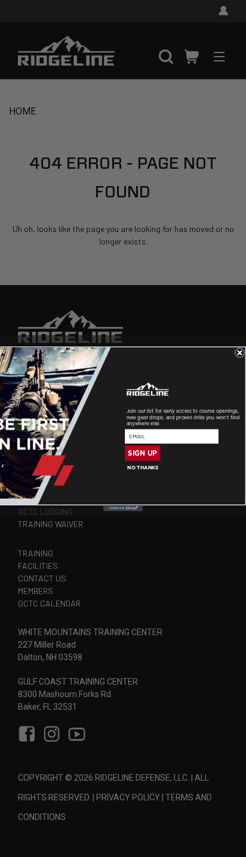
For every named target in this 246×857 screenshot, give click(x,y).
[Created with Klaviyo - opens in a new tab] (123, 508)
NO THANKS (142, 468)
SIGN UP (142, 452)
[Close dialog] (239, 352)
